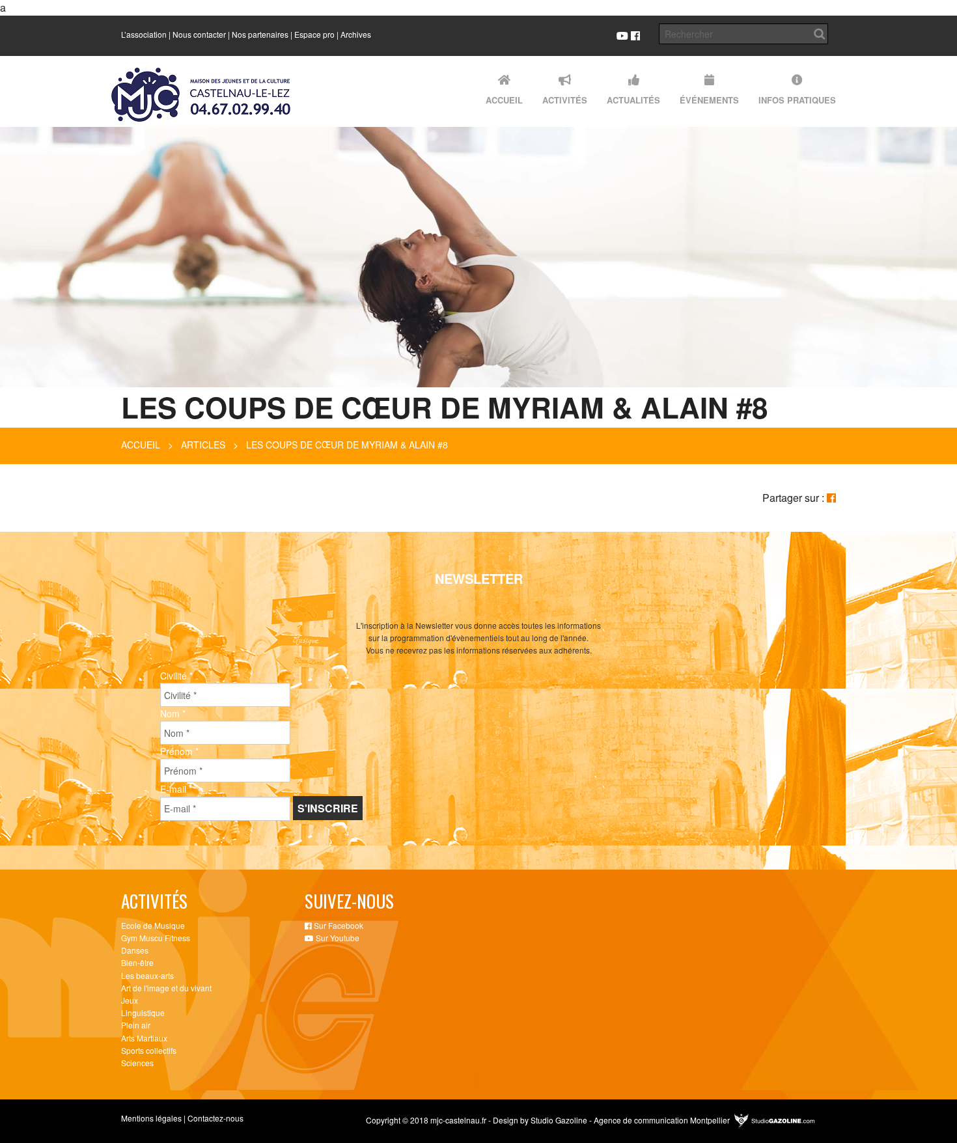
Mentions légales (151, 1117)
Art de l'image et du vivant (166, 987)
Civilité (176, 675)
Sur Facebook (337, 925)
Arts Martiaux (144, 1037)
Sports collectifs (148, 1050)
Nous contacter (199, 34)
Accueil (140, 444)
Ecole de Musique (153, 925)
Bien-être (137, 962)
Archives (355, 34)
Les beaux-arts (147, 975)
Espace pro (314, 34)
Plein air (135, 1024)
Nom (173, 713)
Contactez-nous (215, 1117)
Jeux (129, 1000)
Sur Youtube (336, 937)
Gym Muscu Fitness (155, 937)
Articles (203, 444)
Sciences (137, 1062)
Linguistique (143, 1012)
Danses (134, 950)
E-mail (176, 788)
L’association (144, 34)
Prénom (179, 751)
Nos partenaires (260, 34)
